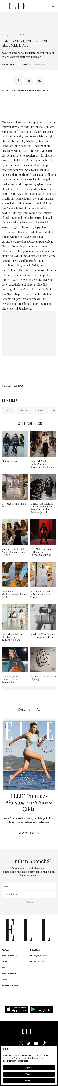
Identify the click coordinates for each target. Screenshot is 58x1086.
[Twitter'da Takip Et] (21, 1043)
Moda (16, 34)
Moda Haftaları (9, 973)
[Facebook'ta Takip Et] (14, 1043)
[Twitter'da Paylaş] (29, 81)
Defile (4, 979)
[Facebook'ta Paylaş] (18, 81)
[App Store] (16, 1009)
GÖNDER (29, 902)
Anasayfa (6, 34)
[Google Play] (41, 1009)
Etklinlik (35, 949)
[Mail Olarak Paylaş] (40, 81)
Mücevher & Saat (10, 985)
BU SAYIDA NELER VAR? (29, 832)
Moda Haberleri (29, 34)
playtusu (24, 410)
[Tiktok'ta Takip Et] (44, 1043)
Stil (3, 967)
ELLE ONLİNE (26, 64)
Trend (4, 961)
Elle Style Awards (38, 955)
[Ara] (53, 6)
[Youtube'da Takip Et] (36, 1043)
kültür (41, 410)
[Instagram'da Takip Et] (28, 1043)
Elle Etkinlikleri (37, 961)
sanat (8, 410)
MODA (5, 949)
